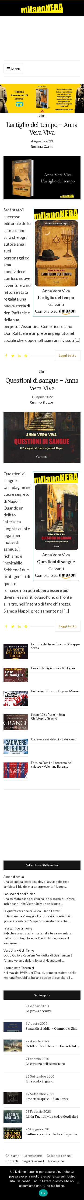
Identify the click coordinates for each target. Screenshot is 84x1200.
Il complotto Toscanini (19, 968)
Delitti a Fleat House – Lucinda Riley (52, 1046)
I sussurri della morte (18, 928)
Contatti (11, 1161)
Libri (42, 116)
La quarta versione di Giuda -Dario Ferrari (32, 911)
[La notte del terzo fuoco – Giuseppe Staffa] (16, 651)
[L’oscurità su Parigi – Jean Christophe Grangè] (16, 722)
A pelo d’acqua (14, 877)
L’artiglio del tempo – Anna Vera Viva (41, 128)
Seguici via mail (33, 1161)
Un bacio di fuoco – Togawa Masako (55, 691)
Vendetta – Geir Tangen (19, 950)
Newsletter (56, 1161)
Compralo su (46, 311)
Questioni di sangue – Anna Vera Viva (41, 384)
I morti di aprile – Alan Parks (47, 1099)
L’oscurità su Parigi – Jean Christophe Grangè (48, 716)
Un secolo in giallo (39, 1081)
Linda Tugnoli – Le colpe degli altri (51, 1116)
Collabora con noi (58, 1156)
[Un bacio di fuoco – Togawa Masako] (16, 698)
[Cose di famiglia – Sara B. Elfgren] (16, 675)
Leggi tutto (68, 355)
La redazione (33, 1156)
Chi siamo (12, 1156)
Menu (15, 68)
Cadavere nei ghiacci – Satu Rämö (54, 739)
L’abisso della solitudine (19, 894)
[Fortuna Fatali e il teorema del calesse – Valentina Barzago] (16, 770)
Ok (43, 1193)
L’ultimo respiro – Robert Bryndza (51, 1134)
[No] (78, 1183)
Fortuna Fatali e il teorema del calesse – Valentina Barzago (51, 764)
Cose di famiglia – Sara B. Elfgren (53, 668)
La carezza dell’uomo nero (45, 1064)
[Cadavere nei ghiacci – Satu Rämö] (16, 746)
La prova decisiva (38, 1011)
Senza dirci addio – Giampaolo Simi (51, 1028)
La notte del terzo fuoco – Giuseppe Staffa (55, 646)
